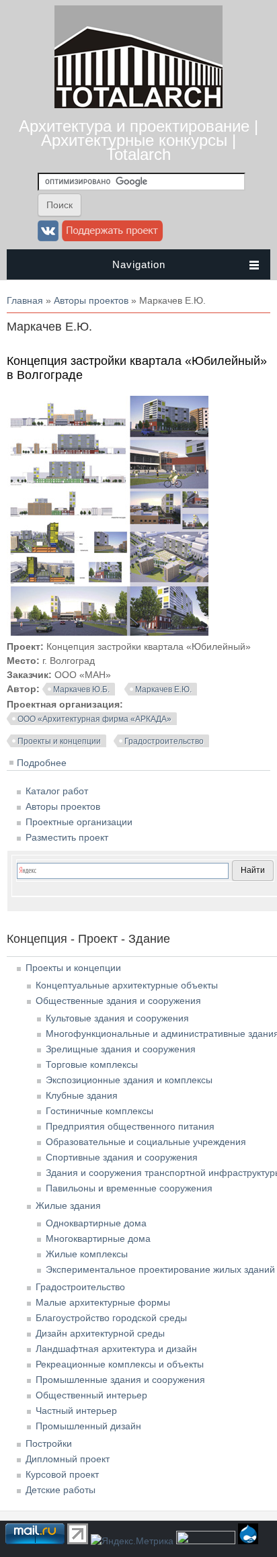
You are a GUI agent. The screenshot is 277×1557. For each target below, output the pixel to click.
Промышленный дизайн (88, 1426)
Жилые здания (68, 1205)
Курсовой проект (62, 1474)
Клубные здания (82, 1095)
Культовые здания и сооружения (117, 1018)
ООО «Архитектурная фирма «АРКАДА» (94, 719)
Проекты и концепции (59, 741)
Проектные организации (79, 821)
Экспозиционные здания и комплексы (129, 1080)
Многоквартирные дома (98, 1238)
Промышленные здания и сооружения (120, 1379)
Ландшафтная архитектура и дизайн (116, 1348)
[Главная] (138, 104)
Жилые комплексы (87, 1254)
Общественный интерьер (91, 1395)
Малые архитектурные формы (103, 1302)
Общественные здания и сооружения (118, 1000)
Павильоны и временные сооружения (129, 1188)
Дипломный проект (68, 1459)
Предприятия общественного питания (130, 1126)
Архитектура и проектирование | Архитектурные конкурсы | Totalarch (138, 140)
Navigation (138, 264)
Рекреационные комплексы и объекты (120, 1364)
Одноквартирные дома (96, 1223)
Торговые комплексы (92, 1064)
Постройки (49, 1443)
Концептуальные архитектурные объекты (127, 985)
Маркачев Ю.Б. (81, 689)
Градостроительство (164, 741)
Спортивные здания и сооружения (122, 1157)
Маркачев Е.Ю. (163, 689)
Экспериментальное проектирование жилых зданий (160, 1269)
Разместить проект (67, 837)
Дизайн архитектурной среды (100, 1333)
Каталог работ (57, 791)
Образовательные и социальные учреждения (146, 1141)
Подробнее (42, 762)
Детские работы (60, 1489)
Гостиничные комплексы (99, 1110)
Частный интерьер (76, 1410)
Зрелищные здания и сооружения (121, 1049)
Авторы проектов (91, 300)
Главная (25, 300)
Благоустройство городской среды (111, 1317)
